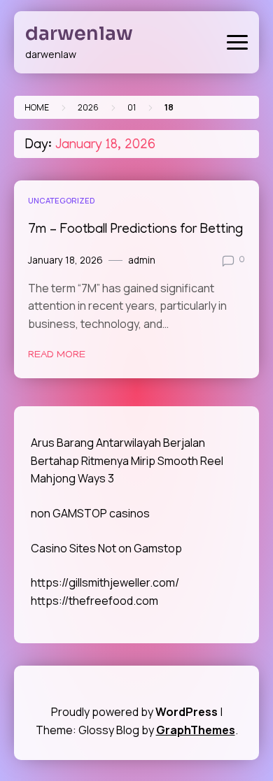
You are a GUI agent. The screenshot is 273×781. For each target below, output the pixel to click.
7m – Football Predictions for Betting (135, 230)
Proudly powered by (134, 711)
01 (131, 107)
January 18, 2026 (65, 260)
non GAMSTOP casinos (90, 513)
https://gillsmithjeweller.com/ (105, 582)
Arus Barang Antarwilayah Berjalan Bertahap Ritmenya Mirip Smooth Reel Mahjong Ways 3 (127, 460)
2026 (88, 107)
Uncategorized (61, 200)
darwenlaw (79, 33)
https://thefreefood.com (94, 600)
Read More (56, 355)
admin (141, 260)
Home (36, 107)
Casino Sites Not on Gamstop (106, 548)
